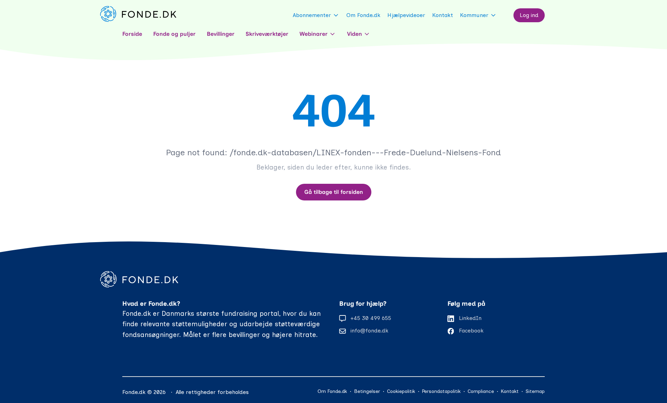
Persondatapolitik (441, 391)
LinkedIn (470, 318)
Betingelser (367, 391)
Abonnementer (312, 15)
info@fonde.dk (369, 330)
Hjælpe (406, 15)
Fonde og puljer (174, 34)
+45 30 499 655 (371, 318)
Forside (132, 34)
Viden (354, 34)
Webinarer (313, 34)
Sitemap (535, 391)
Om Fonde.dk (363, 15)
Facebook (471, 330)
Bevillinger (220, 34)
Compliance (481, 391)
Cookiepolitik (401, 391)
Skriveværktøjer (267, 34)
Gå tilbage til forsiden (333, 192)
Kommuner (474, 15)
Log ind (529, 15)
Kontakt (442, 15)
